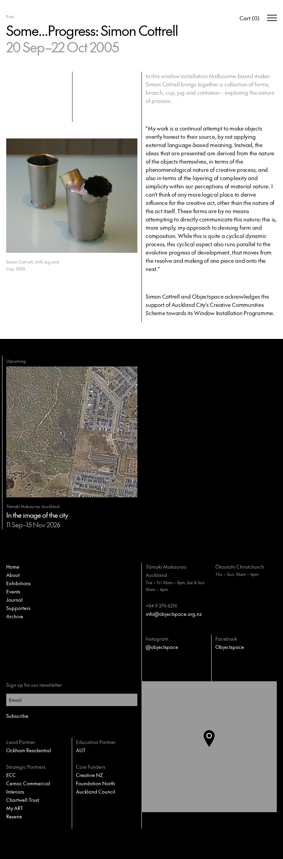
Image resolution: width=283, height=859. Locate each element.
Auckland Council (95, 791)
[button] (214, 746)
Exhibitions (18, 583)
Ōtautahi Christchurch (239, 566)
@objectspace (162, 646)
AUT (81, 750)
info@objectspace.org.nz (174, 613)
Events (13, 591)
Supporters (18, 607)
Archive (14, 616)
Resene (14, 816)
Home (12, 566)
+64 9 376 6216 (161, 605)
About (13, 574)
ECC (11, 775)
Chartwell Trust (22, 799)
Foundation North (95, 783)
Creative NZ (89, 775)
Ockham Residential (28, 750)
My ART (14, 808)
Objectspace (229, 646)
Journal (14, 599)
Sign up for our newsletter (34, 684)
